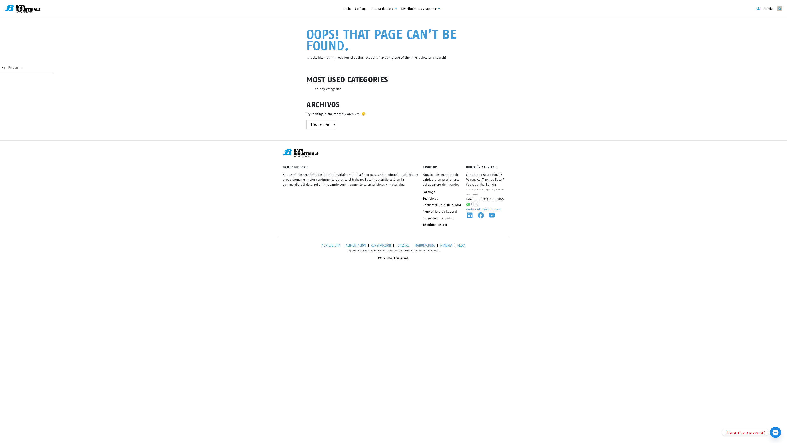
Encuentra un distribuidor (442, 205)
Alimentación (356, 245)
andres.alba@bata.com (483, 209)
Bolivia (768, 8)
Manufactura (425, 245)
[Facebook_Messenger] (775, 432)
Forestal (402, 245)
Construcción (381, 245)
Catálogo (429, 192)
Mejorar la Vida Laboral (440, 211)
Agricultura (331, 245)
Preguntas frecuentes (438, 218)
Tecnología (430, 198)
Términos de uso (435, 224)
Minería (446, 245)
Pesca (461, 245)
